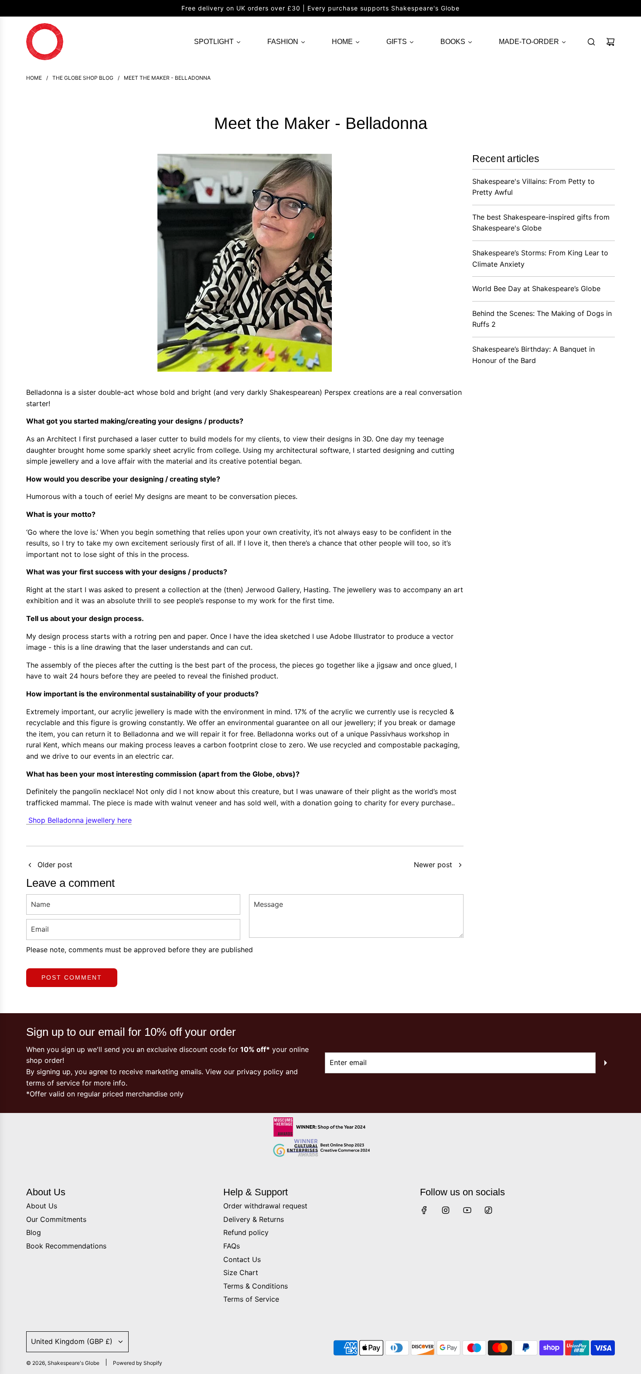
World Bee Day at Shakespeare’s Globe (536, 288)
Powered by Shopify (137, 1363)
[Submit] (605, 1062)
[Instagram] (445, 1210)
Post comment (71, 977)
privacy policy (260, 1071)
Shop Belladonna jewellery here (79, 820)
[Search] (591, 41)
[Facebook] (424, 1210)
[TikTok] (488, 1210)
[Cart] (610, 41)
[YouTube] (467, 1210)
